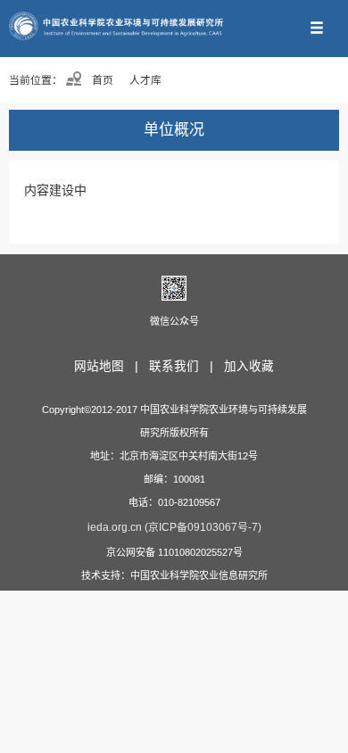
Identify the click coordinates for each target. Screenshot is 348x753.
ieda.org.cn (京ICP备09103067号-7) (174, 527)
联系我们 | (184, 366)
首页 (101, 80)
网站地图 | (109, 366)
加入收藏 (249, 366)
